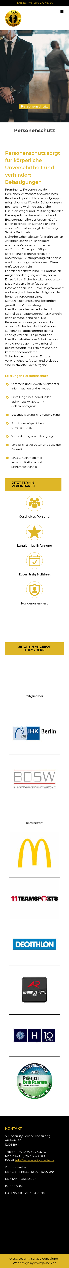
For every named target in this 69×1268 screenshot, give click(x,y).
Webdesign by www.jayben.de (34, 1263)
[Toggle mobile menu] (62, 11)
